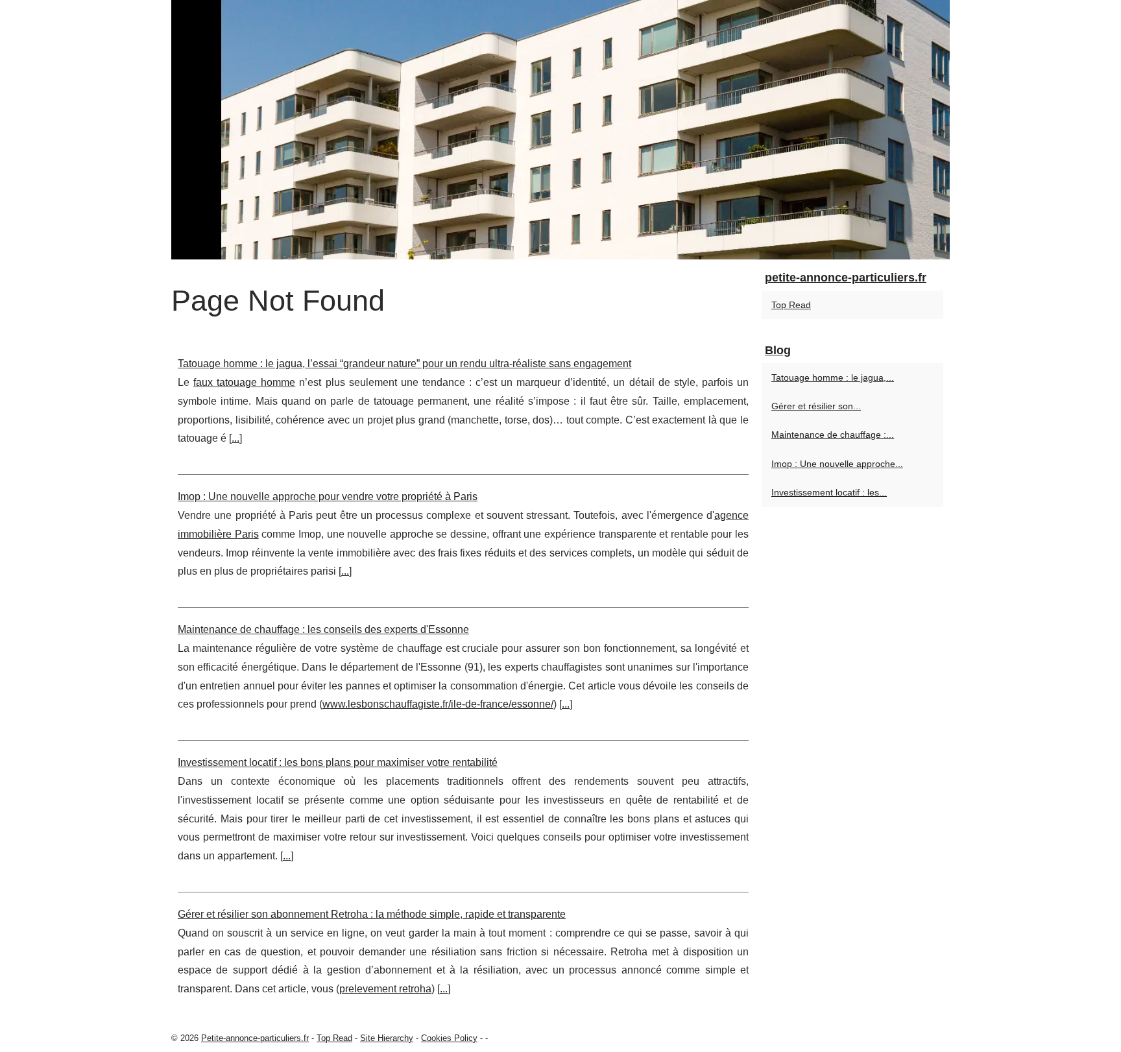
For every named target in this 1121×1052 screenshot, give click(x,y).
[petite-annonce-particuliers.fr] (560, 129)
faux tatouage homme (244, 382)
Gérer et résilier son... (816, 406)
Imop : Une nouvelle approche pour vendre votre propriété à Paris (327, 496)
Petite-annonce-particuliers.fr (255, 1038)
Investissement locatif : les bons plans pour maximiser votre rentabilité (338, 762)
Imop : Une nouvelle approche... (837, 464)
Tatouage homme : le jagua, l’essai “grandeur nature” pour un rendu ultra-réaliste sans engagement (404, 363)
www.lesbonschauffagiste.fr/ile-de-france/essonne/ (437, 704)
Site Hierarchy (386, 1038)
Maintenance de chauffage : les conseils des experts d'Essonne (323, 629)
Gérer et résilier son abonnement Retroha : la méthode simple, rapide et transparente (372, 914)
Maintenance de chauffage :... (832, 434)
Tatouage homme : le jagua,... (832, 377)
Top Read (791, 305)
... (235, 438)
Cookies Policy (449, 1038)
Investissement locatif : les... (829, 492)
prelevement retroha (385, 988)
